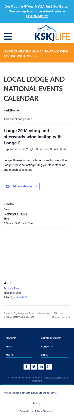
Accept (37, 403)
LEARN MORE (37, 16)
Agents (9, 355)
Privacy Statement (44, 411)
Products (11, 338)
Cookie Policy (26, 411)
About (9, 346)
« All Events (12, 110)
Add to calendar (22, 186)
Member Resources (51, 338)
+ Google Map (22, 297)
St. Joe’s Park (11, 288)
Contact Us (47, 346)
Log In (44, 355)
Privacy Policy (51, 377)
